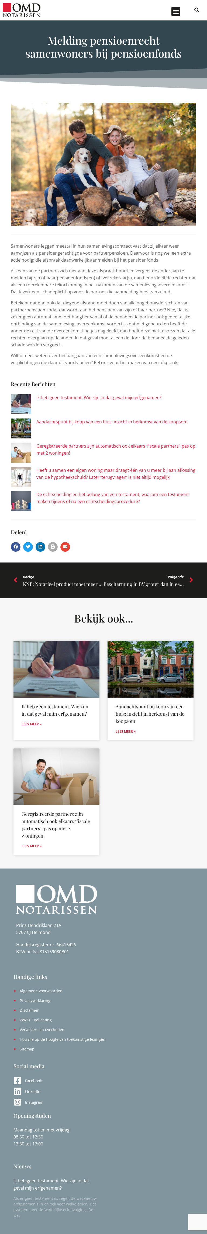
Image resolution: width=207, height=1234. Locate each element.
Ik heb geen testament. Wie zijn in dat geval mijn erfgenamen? (98, 397)
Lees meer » (32, 724)
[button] (175, 11)
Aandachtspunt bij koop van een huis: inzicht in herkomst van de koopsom (112, 422)
